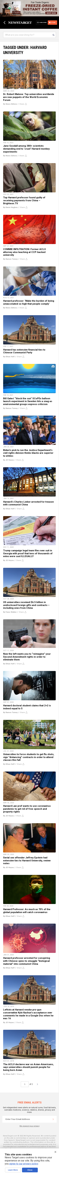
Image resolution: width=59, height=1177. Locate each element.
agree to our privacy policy (23, 1163)
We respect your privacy (29, 1126)
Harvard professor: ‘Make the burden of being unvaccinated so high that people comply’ (28, 302)
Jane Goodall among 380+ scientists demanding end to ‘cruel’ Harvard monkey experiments (26, 148)
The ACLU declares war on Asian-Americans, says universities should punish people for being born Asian (28, 1067)
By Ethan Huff (8, 357)
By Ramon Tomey (10, 259)
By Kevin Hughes (10, 207)
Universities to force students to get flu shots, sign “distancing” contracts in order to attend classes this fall (28, 757)
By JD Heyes (8, 460)
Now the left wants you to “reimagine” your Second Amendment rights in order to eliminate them (27, 656)
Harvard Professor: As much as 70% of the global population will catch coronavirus (26, 911)
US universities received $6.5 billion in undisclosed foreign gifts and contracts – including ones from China (26, 605)
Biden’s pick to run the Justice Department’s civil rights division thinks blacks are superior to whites (28, 453)
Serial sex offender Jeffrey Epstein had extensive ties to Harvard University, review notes (27, 860)
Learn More (13, 1170)
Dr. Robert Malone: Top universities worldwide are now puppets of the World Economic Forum (28, 97)
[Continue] (53, 1119)
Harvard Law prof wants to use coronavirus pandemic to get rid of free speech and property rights (27, 809)
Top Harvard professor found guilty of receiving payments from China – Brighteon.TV (24, 200)
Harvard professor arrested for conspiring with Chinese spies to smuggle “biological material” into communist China (26, 961)
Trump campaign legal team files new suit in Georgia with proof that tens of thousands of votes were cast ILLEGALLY (28, 553)
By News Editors (10, 104)
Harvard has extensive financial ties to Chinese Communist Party (24, 351)
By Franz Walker (10, 612)
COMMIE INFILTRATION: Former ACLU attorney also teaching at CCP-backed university (24, 252)
